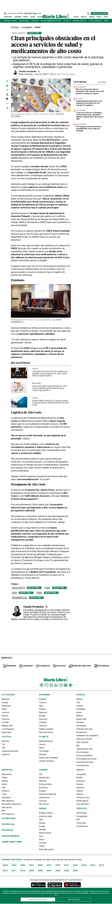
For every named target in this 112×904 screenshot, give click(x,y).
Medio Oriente (45, 833)
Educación (6, 706)
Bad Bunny (108, 21)
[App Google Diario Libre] (38, 884)
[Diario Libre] (56, 15)
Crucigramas (82, 826)
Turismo (42, 702)
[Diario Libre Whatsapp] (70, 685)
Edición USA (8, 824)
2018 (57, 865)
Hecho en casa (82, 797)
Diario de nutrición (84, 739)
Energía (42, 716)
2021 (31, 865)
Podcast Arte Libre (84, 729)
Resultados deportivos (12, 804)
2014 (92, 865)
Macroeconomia (46, 732)
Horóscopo (81, 823)
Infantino (35, 21)
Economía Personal (84, 762)
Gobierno (6, 754)
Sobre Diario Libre (12, 842)
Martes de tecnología (48, 758)
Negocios (43, 712)
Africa (41, 839)
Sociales (80, 722)
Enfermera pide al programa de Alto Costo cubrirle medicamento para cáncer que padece (49, 388)
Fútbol (4, 777)
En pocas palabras (84, 755)
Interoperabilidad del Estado (51, 21)
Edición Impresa (10, 836)
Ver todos (102, 82)
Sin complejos (82, 752)
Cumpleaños (81, 816)
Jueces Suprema (95, 21)
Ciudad (5, 702)
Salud (35, 369)
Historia (42, 754)
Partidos (5, 741)
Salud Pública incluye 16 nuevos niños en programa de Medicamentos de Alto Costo (50, 403)
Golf (3, 788)
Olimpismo (6, 797)
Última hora (9, 818)
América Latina (45, 816)
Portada (14, 27)
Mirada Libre (44, 777)
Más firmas (44, 804)
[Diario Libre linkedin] (56, 685)
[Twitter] (46, 607)
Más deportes (8, 801)
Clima (41, 748)
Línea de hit (7, 807)
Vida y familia (82, 742)
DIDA (14, 593)
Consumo (43, 719)
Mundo (33, 17)
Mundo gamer (82, 801)
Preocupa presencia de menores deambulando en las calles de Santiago (89, 129)
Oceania (42, 843)
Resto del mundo (46, 849)
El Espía (42, 791)
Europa (42, 826)
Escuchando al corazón (86, 759)
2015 (84, 865)
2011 (14, 870)
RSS (78, 819)
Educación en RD (10, 21)
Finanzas (43, 699)
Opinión (91, 17)
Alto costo (18, 588)
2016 (75, 865)
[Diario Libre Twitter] (51, 685)
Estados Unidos (46, 813)
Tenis (4, 794)
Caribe (42, 846)
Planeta (99, 17)
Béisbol (5, 781)
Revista (76, 17)
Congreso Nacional (10, 751)
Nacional (36, 383)
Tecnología (44, 751)
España (42, 823)
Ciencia (42, 744)
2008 (40, 870)
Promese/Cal (19, 597)
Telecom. (43, 726)
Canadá (42, 829)
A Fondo (5, 722)
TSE (3, 748)
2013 (101, 865)
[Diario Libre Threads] (66, 685)
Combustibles (24, 21)
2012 (5, 870)
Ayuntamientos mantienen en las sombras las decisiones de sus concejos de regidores (89, 103)
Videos (106, 17)
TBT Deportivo (8, 814)
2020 (40, 865)
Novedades (81, 726)
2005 (66, 870)
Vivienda (42, 722)
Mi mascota (81, 732)
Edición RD (7, 830)
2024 (5, 865)
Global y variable (46, 729)
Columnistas (44, 797)
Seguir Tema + (34, 33)
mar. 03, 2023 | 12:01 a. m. (47, 74)
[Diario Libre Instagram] (46, 685)
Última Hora (8, 17)
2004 (75, 870)
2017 (66, 865)
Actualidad (17, 17)
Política (25, 17)
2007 (49, 870)
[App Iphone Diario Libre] (55, 884)
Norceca (67, 21)
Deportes (84, 17)
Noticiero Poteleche (47, 794)
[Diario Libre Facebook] (42, 685)
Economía (40, 17)
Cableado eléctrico (79, 21)
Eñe (78, 746)
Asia (41, 836)
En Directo (43, 788)
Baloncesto (7, 774)
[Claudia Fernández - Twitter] (39, 71)
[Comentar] (7, 99)
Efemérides (81, 813)
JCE (3, 744)
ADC (41, 774)
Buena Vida (81, 719)
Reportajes (6, 732)
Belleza (79, 716)
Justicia (5, 712)
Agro (41, 706)
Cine (78, 702)
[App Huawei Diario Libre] (72, 884)
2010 (22, 870)
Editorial (42, 781)
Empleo (42, 709)
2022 (22, 865)
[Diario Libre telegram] (61, 685)
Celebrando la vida (84, 749)
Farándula (80, 709)
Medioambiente (46, 741)
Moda (78, 712)
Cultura (79, 706)
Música (79, 699)
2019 (49, 865)
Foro (47, 588)
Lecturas (43, 801)
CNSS (39, 593)
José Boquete (8, 729)
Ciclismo (5, 791)
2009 (31, 870)
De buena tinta (45, 784)
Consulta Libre (82, 765)
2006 (57, 870)
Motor (4, 784)
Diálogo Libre (7, 726)
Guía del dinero (82, 804)
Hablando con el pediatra (87, 735)
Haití (41, 819)
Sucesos (6, 719)
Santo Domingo (26, 74)
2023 (14, 865)
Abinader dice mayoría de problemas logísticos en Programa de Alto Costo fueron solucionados (50, 374)
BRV (3, 811)
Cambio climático (46, 761)
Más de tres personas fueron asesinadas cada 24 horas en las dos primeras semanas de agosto (90, 91)
